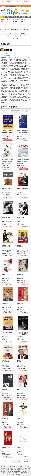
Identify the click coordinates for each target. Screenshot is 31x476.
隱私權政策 (12, 468)
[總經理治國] (23, 265)
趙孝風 (6, 422)
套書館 (18, 17)
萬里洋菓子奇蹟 (6, 447)
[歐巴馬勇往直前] (8, 237)
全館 (2, 17)
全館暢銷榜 (2, 20)
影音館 (28, 17)
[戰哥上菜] (23, 438)
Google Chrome (13, 471)
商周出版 (19, 29)
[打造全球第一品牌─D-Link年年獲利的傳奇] (23, 323)
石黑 (29, 13)
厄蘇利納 (25, 13)
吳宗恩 (6, 451)
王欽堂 (21, 192)
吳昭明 (6, 163)
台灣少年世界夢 (6, 188)
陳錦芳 (6, 192)
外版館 (13, 17)
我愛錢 (18, 418)
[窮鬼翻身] (23, 352)
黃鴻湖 (21, 307)
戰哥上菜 (19, 447)
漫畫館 (23, 17)
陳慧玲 (21, 336)
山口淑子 (7, 278)
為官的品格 (5, 303)
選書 (13, 20)
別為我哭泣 (20, 246)
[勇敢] (23, 380)
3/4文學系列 (8, 33)
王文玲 (6, 307)
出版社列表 (13, 29)
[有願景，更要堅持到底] (23, 179)
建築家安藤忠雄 (6, 217)
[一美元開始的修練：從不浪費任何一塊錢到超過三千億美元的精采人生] (8, 122)
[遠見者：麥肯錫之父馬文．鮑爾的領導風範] (23, 122)
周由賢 (21, 221)
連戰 (21, 451)
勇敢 (18, 389)
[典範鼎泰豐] (23, 294)
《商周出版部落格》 (5, 53)
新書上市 (7, 20)
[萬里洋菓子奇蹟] (8, 438)
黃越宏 (9, 163)
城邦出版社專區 (27, 20)
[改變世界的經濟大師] (8, 323)
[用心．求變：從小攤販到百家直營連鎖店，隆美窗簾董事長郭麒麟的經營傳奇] (8, 150)
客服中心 (25, 468)
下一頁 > (25, 111)
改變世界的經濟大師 (7, 332)
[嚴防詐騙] (15, 5)
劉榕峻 (9, 192)
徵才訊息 (8, 467)
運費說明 (3, 1)
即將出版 (10, 20)
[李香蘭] (8, 265)
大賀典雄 (7, 365)
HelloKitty (21, 13)
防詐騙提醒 (19, 468)
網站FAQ (14, 467)
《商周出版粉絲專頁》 (5, 55)
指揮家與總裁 (5, 361)
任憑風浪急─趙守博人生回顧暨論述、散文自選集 (23, 161)
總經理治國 (20, 274)
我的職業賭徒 (5, 389)
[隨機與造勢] (8, 409)
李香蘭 (3, 274)
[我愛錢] (23, 409)
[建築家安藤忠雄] (8, 208)
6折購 (20, 1)
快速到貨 (9, 1)
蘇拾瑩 (21, 365)
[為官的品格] (8, 294)
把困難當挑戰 (20, 217)
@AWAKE (23, 33)
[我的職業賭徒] (8, 380)
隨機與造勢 (5, 418)
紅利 (17, 1)
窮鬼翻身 (19, 361)
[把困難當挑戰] (23, 208)
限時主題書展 (17, 20)
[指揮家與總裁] (8, 352)
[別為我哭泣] (23, 237)
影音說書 (22, 20)
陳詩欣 (21, 393)
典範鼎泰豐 (20, 303)
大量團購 (25, 467)
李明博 (21, 278)
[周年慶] (15, 6)
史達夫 (6, 393)
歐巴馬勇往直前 (6, 246)
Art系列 (7, 35)
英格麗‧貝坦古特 (24, 250)
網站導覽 (20, 467)
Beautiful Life (23, 35)
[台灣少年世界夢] (8, 179)
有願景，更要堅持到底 (22, 188)
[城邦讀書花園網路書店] (3, 11)
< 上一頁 (5, 111)
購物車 (27, 1)
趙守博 (21, 163)
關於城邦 (3, 467)
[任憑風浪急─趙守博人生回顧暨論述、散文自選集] (23, 150)
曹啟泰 (21, 422)
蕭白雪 (9, 307)
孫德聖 (6, 336)
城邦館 (8, 17)
